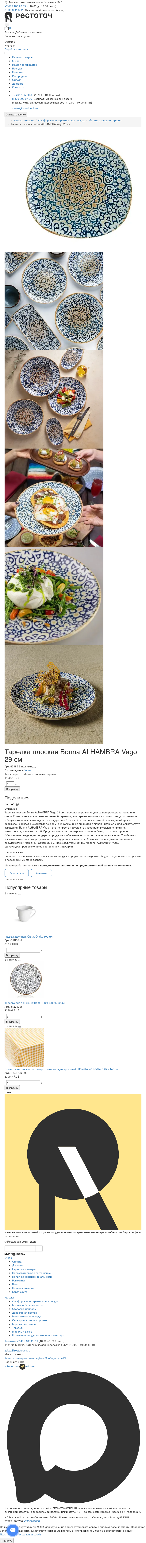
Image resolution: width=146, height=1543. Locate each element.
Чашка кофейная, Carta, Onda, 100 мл (28, 936)
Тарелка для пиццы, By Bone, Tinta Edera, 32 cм (35, 1003)
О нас (15, 61)
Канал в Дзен (36, 1358)
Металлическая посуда (26, 1316)
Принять (7, 1540)
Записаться (17, 873)
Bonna (27, 770)
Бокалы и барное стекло (27, 1305)
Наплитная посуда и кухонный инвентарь (38, 1335)
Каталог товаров (24, 120)
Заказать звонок (16, 114)
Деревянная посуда (24, 1312)
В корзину (12, 789)
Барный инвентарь (24, 1324)
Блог (15, 1284)
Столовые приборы (24, 1309)
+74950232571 (33, 1521)
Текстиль (17, 1328)
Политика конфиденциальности (32, 1276)
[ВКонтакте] (7, 804)
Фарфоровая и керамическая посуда (61, 120)
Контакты (18, 87)
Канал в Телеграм (16, 1358)
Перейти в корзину (16, 49)
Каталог (9, 1297)
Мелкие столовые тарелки (105, 120)
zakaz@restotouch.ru (25, 108)
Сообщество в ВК (56, 1358)
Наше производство (24, 64)
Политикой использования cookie (20, 1534)
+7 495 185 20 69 (16, 6)
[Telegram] (12, 804)
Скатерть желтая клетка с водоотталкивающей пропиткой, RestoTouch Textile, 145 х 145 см (61, 1069)
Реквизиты (18, 1280)
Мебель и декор (22, 1331)
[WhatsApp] (17, 804)
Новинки (17, 72)
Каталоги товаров (23, 1288)
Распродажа (20, 76)
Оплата (16, 80)
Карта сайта (19, 1292)
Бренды (17, 68)
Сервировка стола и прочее (29, 1320)
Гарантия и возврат (24, 1269)
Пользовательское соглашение (31, 1273)
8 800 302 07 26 (15, 10)
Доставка (17, 83)
